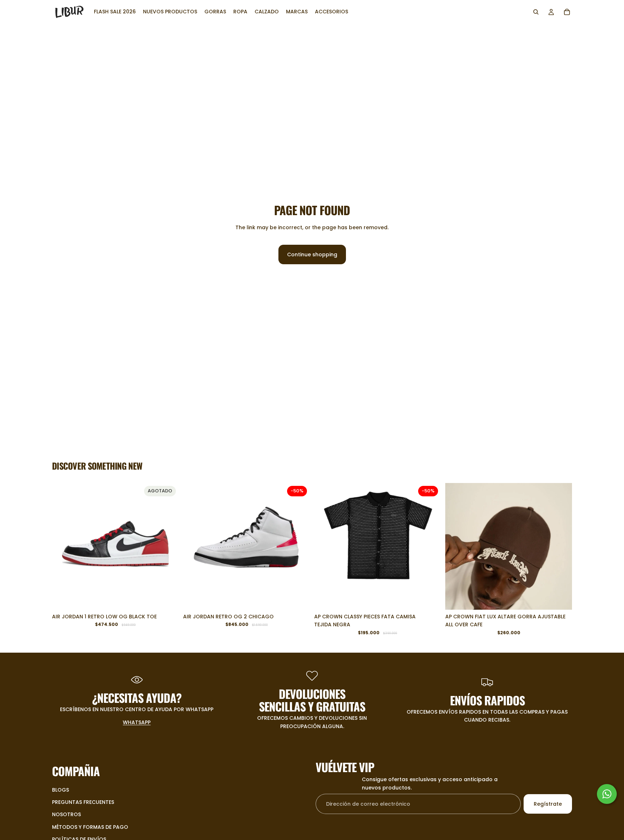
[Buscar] (536, 12)
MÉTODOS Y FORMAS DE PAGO (90, 827)
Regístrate (548, 804)
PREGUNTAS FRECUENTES (83, 802)
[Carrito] (567, 12)
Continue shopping (312, 254)
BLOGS (60, 789)
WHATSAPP (137, 722)
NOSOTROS (66, 814)
